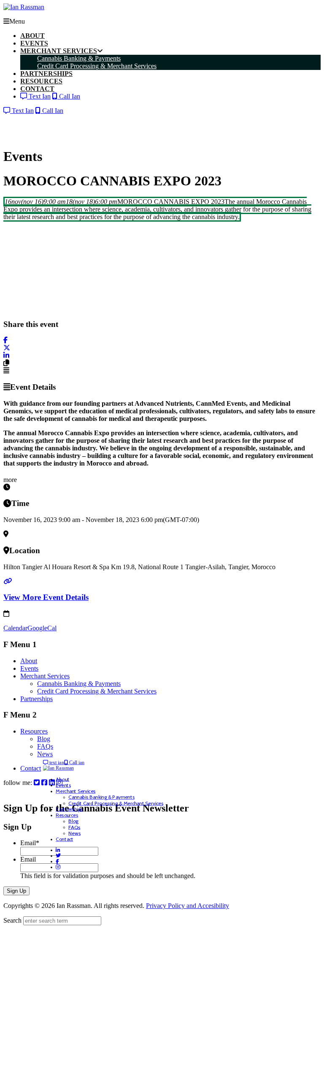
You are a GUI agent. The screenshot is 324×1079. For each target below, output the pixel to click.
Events (29, 668)
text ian (56, 763)
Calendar (15, 628)
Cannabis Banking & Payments (79, 683)
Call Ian (68, 96)
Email (29, 842)
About (28, 660)
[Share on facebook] (5, 340)
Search (12, 920)
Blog (43, 738)
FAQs (45, 746)
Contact (30, 768)
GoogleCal (42, 628)
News (45, 754)
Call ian (76, 763)
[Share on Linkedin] (6, 355)
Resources (34, 731)
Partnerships (36, 698)
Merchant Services (45, 676)
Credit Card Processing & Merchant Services (97, 691)
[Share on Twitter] (6, 347)
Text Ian (39, 96)
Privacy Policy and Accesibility (187, 905)
